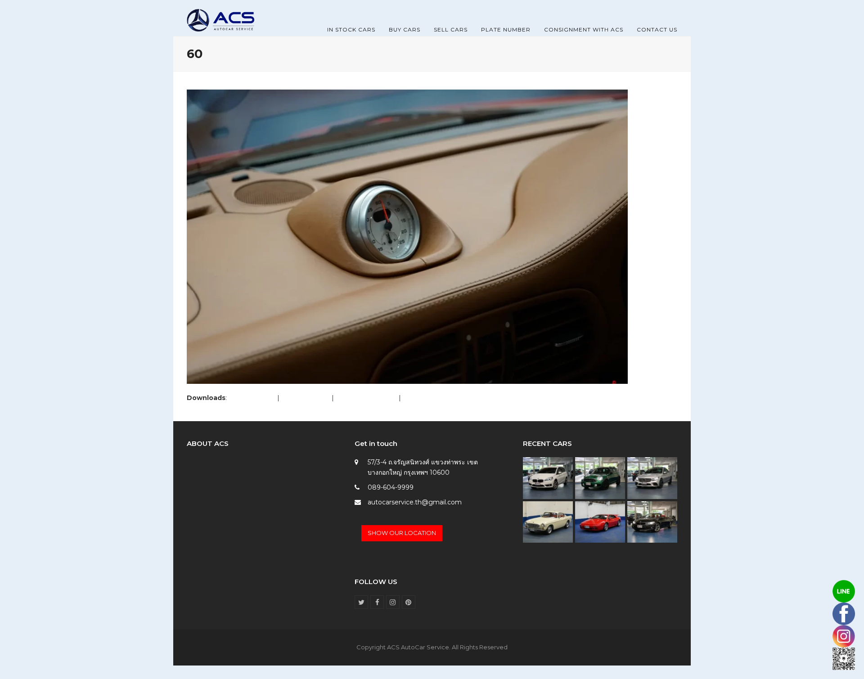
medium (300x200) (366, 398)
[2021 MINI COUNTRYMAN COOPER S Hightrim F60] (600, 477)
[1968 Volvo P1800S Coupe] (548, 521)
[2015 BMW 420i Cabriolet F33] (652, 521)
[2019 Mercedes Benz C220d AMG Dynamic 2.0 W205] (652, 477)
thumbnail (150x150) (433, 398)
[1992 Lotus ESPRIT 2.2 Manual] (600, 521)
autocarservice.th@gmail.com (415, 502)
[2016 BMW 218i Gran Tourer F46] (548, 477)
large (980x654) (305, 398)
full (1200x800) (252, 398)
